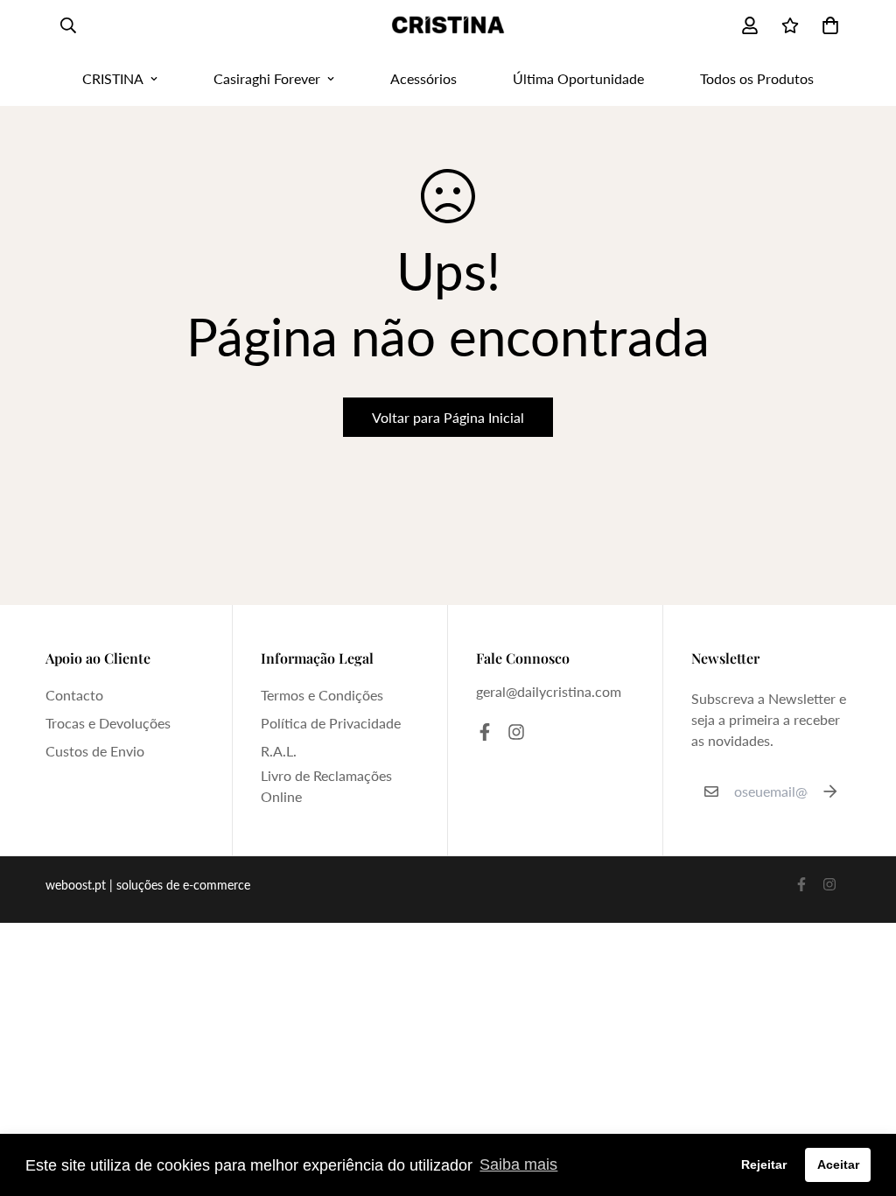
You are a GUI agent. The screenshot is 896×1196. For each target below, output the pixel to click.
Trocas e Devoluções (108, 722)
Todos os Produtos (757, 78)
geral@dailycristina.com (548, 691)
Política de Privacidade (331, 722)
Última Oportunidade (578, 78)
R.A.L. (279, 750)
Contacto (74, 694)
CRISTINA (113, 78)
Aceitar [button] (838, 1164)
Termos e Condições (322, 694)
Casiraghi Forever (267, 78)
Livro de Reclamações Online (326, 786)
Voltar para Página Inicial (448, 417)
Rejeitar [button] (764, 1164)
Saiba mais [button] (518, 1164)
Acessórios (423, 78)
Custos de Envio (95, 750)
